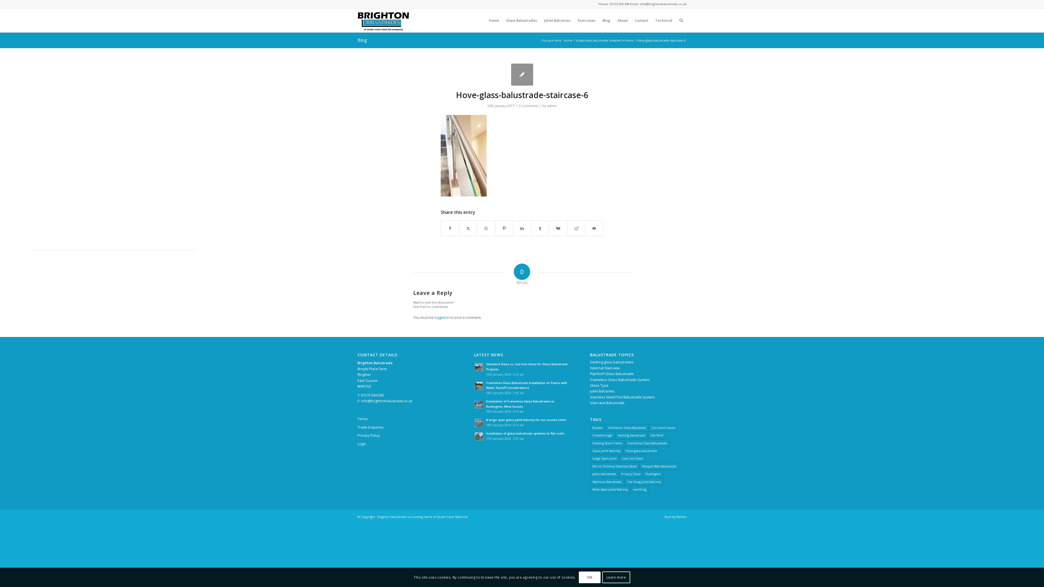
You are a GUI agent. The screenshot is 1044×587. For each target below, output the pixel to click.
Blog (362, 40)
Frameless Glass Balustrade (647, 443)
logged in (441, 317)
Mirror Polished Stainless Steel (614, 466)
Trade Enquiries (371, 427)
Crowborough (602, 435)
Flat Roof (657, 435)
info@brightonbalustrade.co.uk (386, 400)
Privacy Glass (630, 474)
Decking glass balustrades (611, 362)
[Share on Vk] (558, 228)
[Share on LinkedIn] (522, 228)
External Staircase (605, 368)
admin (552, 106)
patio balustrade (604, 474)
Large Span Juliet (604, 458)
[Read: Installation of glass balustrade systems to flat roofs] (479, 436)
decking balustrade (631, 435)
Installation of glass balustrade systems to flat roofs (525, 433)
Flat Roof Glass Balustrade (612, 373)
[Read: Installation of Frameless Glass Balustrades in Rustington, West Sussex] (479, 404)
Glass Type (599, 385)
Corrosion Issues (663, 428)
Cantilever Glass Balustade (627, 428)
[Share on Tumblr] (540, 228)
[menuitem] (494, 20)
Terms (363, 418)
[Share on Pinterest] (504, 228)
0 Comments (528, 106)
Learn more (616, 577)
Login (362, 443)
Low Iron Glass (632, 458)
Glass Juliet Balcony (606, 451)
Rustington (653, 474)
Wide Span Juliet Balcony (610, 489)
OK (589, 577)
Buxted (597, 428)
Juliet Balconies (602, 391)
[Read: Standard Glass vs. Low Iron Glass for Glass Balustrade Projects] (479, 367)
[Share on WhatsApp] (486, 228)
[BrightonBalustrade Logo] (383, 20)
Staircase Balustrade (607, 402)
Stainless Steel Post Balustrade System (622, 397)
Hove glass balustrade (641, 451)
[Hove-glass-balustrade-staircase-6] (522, 75)
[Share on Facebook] (450, 228)
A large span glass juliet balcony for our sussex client (526, 420)
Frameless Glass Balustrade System (620, 379)
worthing (639, 489)
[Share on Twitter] (468, 228)
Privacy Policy (369, 435)
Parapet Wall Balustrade (659, 466)
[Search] (681, 20)
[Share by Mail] (594, 228)
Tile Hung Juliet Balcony (644, 482)
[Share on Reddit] (576, 228)
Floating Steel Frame (607, 443)
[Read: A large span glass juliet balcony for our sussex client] (479, 423)
